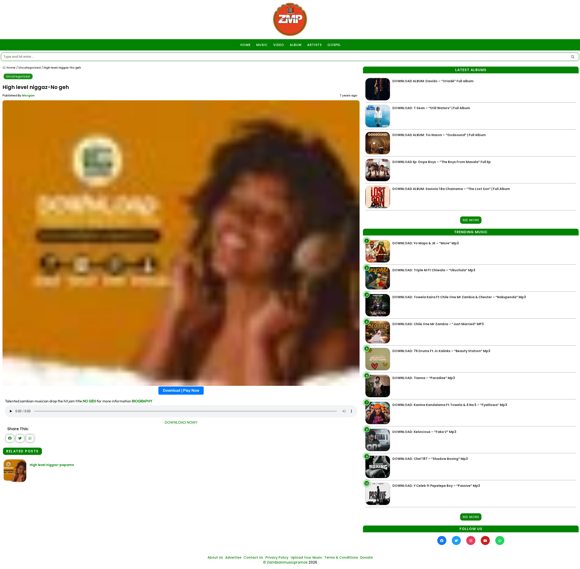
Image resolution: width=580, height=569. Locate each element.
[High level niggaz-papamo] (15, 481)
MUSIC (262, 45)
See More (470, 220)
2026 (313, 562)
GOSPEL (334, 45)
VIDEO (278, 45)
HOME (245, 45)
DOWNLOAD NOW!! (181, 422)
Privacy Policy (276, 557)
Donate (366, 557)
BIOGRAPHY (142, 401)
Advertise (233, 557)
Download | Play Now (181, 390)
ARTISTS (314, 45)
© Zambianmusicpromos (285, 562)
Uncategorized (29, 67)
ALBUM (296, 45)
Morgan (28, 95)
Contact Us (253, 557)
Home (10, 67)
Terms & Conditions (341, 557)
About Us (215, 557)
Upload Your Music (306, 557)
